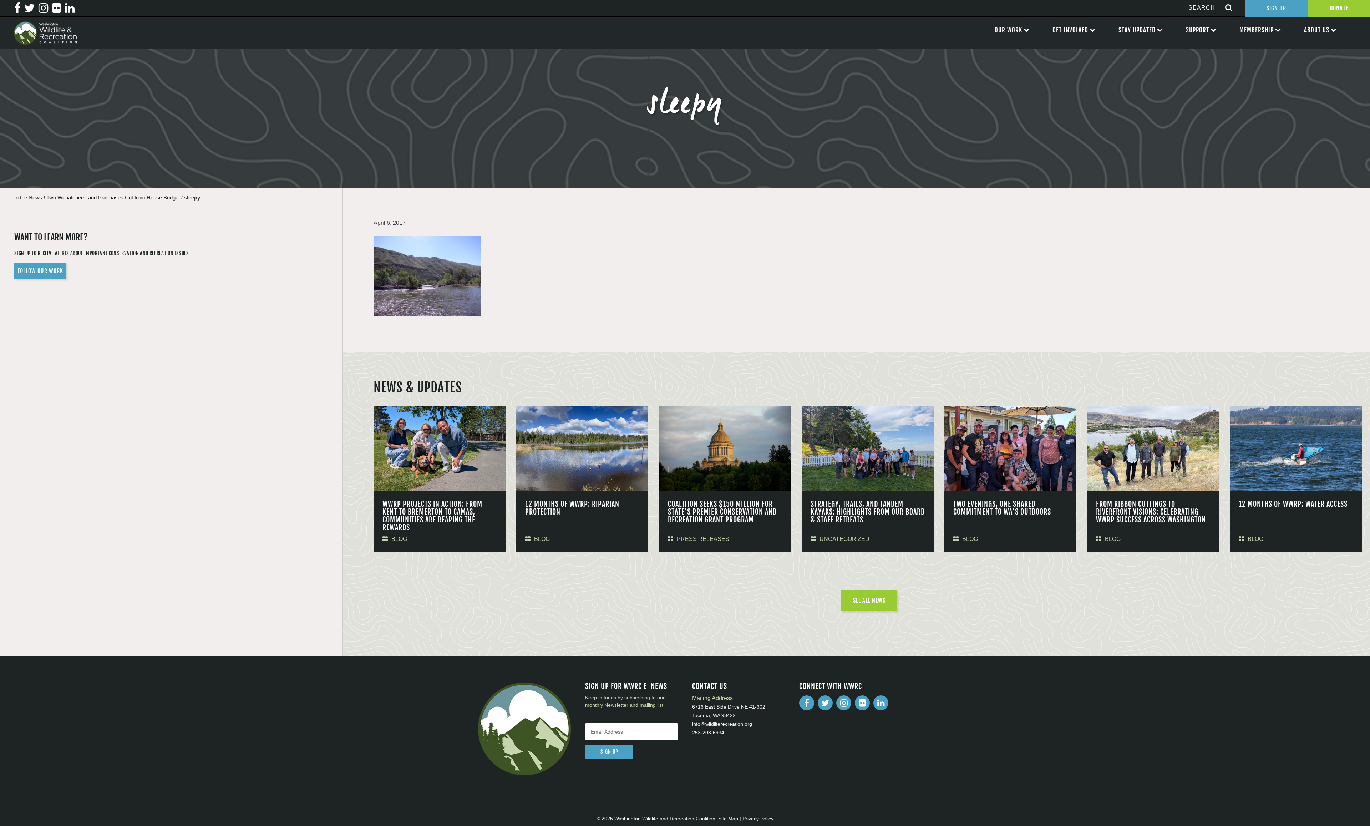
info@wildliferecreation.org (722, 724)
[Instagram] (843, 702)
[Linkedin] (880, 702)
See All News (869, 600)
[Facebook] (806, 702)
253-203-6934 (708, 732)
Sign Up (1276, 8)
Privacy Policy (757, 818)
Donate (1339, 8)
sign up (609, 752)
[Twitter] (825, 702)
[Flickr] (862, 702)
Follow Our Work (40, 270)
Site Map (728, 818)
